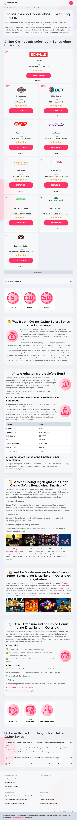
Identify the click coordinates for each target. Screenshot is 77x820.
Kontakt (42, 796)
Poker (47, 588)
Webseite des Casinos (14, 551)
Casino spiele (10, 783)
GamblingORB (8, 8)
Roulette (61, 588)
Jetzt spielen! (38, 75)
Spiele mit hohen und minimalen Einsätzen (19, 796)
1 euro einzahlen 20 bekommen (20, 687)
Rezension (38, 80)
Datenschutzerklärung (19, 817)
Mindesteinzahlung (11, 786)
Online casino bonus (20, 8)
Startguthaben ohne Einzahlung (16, 799)
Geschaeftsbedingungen (48, 803)
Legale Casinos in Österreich (15, 803)
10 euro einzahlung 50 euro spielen (22, 691)
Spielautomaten (63, 586)
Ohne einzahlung (33, 8)
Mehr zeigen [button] (38, 272)
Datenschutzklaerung (47, 799)
